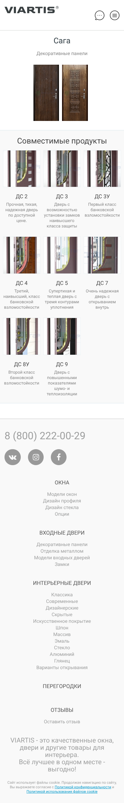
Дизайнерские (62, 608)
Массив (62, 634)
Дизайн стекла (62, 507)
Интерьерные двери (62, 583)
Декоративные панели (62, 544)
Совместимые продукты (62, 141)
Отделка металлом (62, 551)
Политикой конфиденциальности (83, 787)
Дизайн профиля (62, 501)
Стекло (62, 647)
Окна (62, 483)
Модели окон (62, 494)
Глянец (62, 661)
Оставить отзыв (62, 721)
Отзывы (62, 710)
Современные (62, 601)
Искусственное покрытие (62, 621)
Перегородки (62, 686)
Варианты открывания (62, 667)
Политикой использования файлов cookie (62, 791)
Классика (62, 595)
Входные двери (62, 533)
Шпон (62, 628)
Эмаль (61, 641)
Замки (62, 564)
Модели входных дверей (62, 558)
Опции (62, 514)
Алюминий (62, 654)
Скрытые (61, 614)
